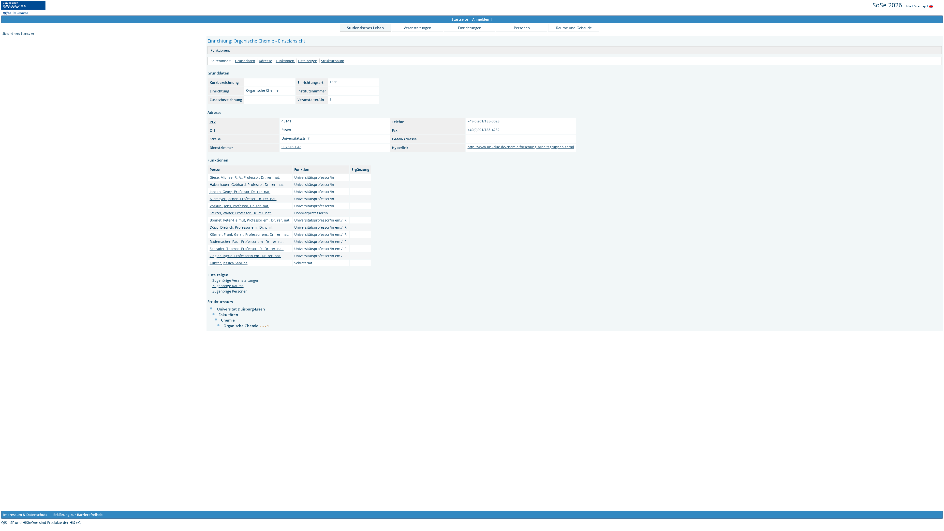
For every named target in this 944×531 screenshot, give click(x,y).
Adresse (265, 61)
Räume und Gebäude (574, 27)
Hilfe (907, 6)
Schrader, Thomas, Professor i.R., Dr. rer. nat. (247, 248)
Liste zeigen (307, 61)
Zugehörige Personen (230, 291)
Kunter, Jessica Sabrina (229, 263)
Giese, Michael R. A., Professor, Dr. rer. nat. (245, 177)
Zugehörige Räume (228, 285)
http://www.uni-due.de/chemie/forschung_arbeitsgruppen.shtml (521, 147)
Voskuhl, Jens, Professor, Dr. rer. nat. (239, 206)
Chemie (228, 320)
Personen (522, 27)
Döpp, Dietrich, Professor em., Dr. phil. (241, 227)
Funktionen (285, 61)
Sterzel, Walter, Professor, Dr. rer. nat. (241, 213)
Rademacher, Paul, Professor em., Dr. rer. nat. (247, 241)
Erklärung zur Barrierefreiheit (78, 514)
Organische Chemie (241, 325)
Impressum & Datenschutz (25, 514)
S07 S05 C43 (291, 147)
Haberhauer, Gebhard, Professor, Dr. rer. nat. (247, 184)
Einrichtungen (469, 27)
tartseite (460, 19)
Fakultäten (228, 314)
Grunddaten (245, 61)
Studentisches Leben (365, 27)
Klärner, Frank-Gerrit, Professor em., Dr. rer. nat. (249, 234)
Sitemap (920, 6)
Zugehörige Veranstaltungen (235, 280)
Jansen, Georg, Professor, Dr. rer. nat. (240, 191)
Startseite (27, 33)
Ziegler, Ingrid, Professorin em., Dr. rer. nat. (245, 255)
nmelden (480, 19)
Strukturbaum (332, 61)
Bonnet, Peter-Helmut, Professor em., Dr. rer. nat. (250, 220)
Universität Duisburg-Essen (241, 309)
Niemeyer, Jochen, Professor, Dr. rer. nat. (243, 198)
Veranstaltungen (417, 27)
